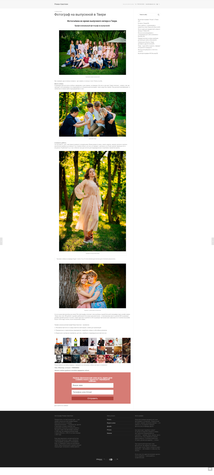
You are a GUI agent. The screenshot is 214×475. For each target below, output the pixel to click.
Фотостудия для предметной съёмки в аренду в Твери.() (149, 30)
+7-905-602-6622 (140, 4)
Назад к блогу (58, 11)
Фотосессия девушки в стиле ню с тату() (148, 50)
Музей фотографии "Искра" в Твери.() (148, 20)
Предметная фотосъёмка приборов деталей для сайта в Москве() (148, 39)
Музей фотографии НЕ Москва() (148, 53)
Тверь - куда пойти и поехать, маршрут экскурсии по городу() (149, 46)
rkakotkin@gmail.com (150, 4)
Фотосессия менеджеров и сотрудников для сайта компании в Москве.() (148, 34)
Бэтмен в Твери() (143, 23)
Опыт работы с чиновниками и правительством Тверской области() (149, 26)
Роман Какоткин (61, 4)
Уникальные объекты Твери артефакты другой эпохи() (146, 42)
